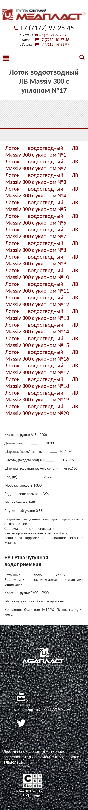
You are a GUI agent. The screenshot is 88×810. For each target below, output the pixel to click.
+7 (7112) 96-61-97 (54, 45)
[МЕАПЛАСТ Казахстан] (44, 23)
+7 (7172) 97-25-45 (46, 28)
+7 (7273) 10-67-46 (54, 40)
